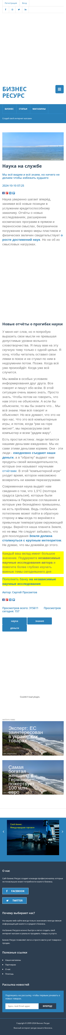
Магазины (39, 108)
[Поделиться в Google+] (7, 193)
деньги (14, 628)
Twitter (17, 900)
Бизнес (9, 108)
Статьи (23, 108)
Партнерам (10, 964)
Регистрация (11, 3)
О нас (7, 969)
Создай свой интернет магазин (17, 118)
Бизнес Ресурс (14, 92)
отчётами (9, 471)
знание (39, 621)
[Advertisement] (33, 46)
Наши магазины (13, 960)
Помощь (9, 973)
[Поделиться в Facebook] (3, 193)
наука (14, 621)
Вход (24, 3)
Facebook (18, 891)
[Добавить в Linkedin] (10, 193)
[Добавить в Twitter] (13, 193)
